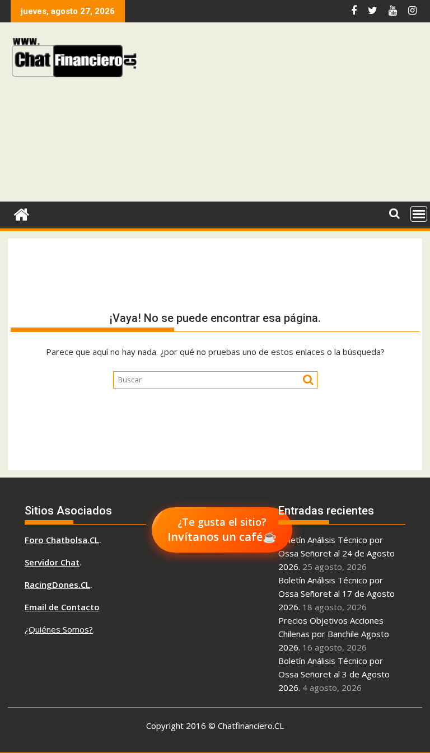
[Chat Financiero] (21, 213)
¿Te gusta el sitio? (222, 529)
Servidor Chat (52, 562)
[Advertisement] (286, 114)
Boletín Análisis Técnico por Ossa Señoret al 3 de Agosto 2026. (334, 674)
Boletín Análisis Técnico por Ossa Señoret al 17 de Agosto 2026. (336, 593)
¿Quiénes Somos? (59, 629)
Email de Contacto (62, 606)
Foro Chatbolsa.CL (62, 539)
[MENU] (418, 214)
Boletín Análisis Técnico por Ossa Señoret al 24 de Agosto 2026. (336, 553)
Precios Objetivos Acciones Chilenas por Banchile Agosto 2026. (333, 634)
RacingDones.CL (57, 584)
